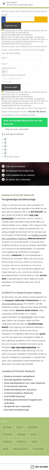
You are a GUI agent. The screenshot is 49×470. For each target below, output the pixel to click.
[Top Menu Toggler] (3, 3)
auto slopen (35, 218)
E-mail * (4, 64)
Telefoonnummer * (8, 68)
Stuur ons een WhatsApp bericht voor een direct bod (22, 122)
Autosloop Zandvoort (23, 262)
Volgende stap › (11, 26)
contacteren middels (30, 272)
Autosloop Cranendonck (21, 265)
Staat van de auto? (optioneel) (13, 75)
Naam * (4, 58)
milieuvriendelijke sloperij (12, 304)
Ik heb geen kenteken (14, 134)
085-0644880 (41, 467)
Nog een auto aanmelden (17, 129)
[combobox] (5, 71)
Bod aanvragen (11, 87)
